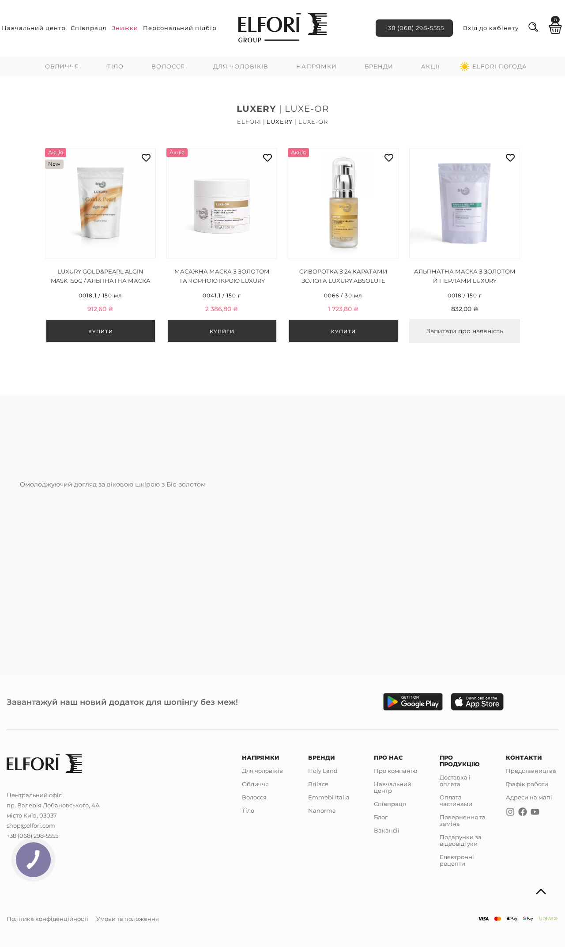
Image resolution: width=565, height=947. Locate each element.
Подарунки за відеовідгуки (461, 840)
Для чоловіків (240, 66)
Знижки (125, 27)
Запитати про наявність (464, 331)
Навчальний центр (34, 27)
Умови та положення (127, 918)
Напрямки (316, 66)
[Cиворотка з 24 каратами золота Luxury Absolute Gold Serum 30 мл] (343, 245)
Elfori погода (499, 66)
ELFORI (249, 121)
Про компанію (395, 770)
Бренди (379, 66)
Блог (381, 817)
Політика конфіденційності (47, 918)
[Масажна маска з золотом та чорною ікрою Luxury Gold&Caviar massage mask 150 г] (221, 245)
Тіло (115, 66)
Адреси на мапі (529, 797)
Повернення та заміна (463, 820)
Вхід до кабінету (491, 27)
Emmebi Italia (329, 797)
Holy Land (323, 770)
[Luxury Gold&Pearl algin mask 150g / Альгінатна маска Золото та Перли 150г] (100, 245)
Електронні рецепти (457, 860)
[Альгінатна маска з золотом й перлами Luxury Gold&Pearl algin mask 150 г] (464, 245)
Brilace (318, 783)
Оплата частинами (456, 800)
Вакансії (386, 830)
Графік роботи (527, 783)
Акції (430, 66)
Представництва (531, 770)
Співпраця (89, 27)
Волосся (168, 66)
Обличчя (62, 66)
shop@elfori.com (31, 825)
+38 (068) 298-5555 (414, 27)
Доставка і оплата (455, 780)
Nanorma (322, 810)
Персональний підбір (180, 27)
